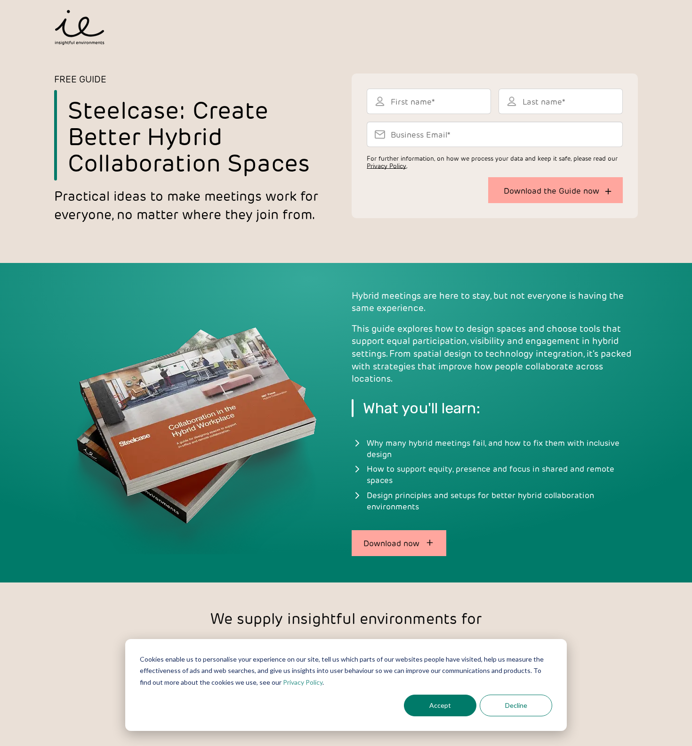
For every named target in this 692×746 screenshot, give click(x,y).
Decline (516, 705)
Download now (391, 543)
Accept (440, 705)
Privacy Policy (302, 682)
